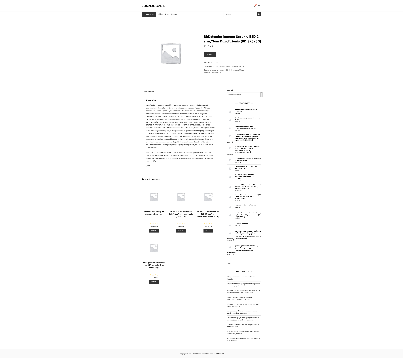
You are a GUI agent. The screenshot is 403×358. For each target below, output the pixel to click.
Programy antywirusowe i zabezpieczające (228, 66)
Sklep (160, 14)
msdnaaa (212, 70)
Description (149, 91)
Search (230, 90)
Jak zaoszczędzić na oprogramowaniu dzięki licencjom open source (242, 312)
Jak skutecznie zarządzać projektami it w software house (243, 325)
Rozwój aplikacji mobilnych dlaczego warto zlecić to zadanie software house (243, 291)
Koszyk (174, 14)
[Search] (261, 94)
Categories (150, 14)
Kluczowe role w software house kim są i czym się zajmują (242, 305)
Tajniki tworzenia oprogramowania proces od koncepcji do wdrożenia (243, 285)
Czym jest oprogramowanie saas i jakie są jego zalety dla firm (243, 332)
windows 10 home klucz (212, 72)
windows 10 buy (238, 70)
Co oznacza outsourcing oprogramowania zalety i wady (243, 339)
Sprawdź (210, 54)
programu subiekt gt (224, 70)
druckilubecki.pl (153, 6)
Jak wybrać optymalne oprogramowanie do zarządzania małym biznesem (243, 319)
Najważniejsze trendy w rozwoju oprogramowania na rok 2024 (239, 298)
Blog (167, 14)
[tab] (149, 91)
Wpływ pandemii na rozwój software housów (241, 278)
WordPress (220, 354)
